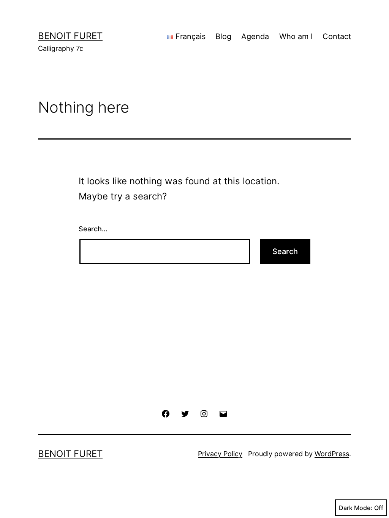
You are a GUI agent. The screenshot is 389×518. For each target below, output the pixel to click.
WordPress (332, 454)
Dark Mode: (355, 508)
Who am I (296, 36)
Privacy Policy (220, 454)
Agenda (255, 36)
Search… (93, 229)
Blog (223, 36)
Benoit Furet (70, 35)
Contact (337, 36)
